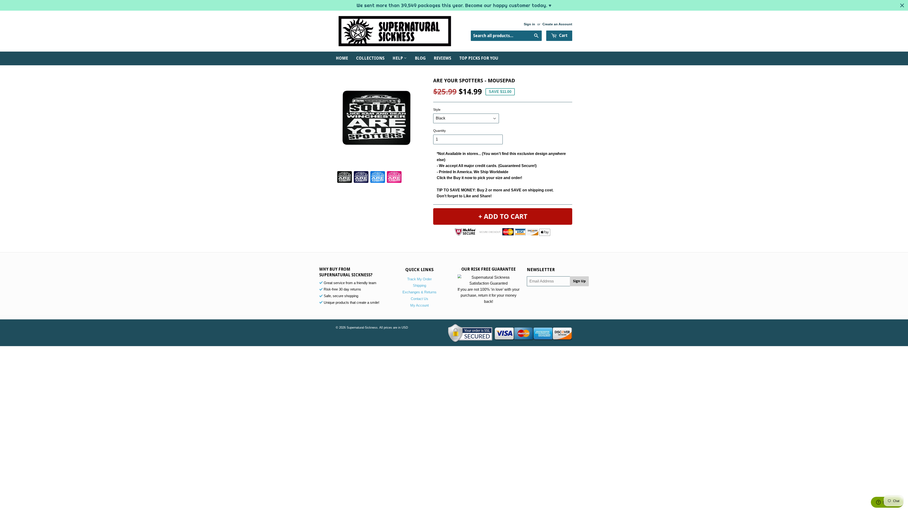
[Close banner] (902, 5)
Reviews (442, 58)
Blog (420, 58)
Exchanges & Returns (419, 292)
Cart (563, 35)
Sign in (529, 24)
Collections (370, 58)
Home (342, 58)
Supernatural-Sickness (362, 327)
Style (437, 109)
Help (398, 58)
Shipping (419, 285)
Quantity (439, 130)
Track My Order (419, 279)
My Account (419, 305)
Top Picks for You (478, 58)
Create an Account (557, 24)
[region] (454, 5)
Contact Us (419, 299)
